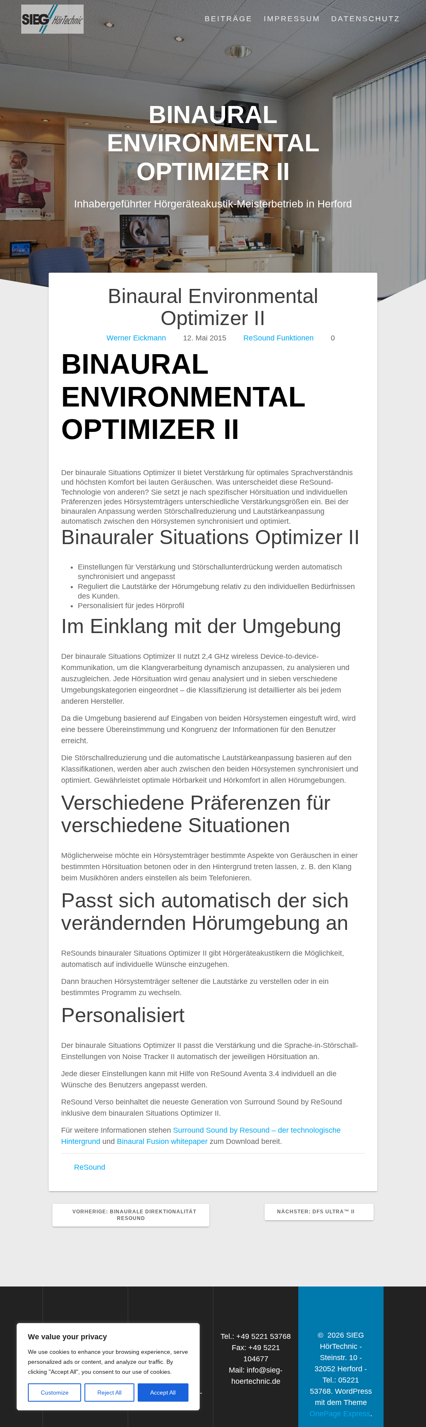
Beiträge (229, 19)
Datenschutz (365, 19)
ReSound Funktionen (278, 338)
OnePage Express (340, 1414)
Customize (55, 1392)
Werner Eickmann (136, 338)
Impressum (292, 19)
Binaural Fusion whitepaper (162, 1141)
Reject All (109, 1392)
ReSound (89, 1167)
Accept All (163, 1392)
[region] (108, 1366)
